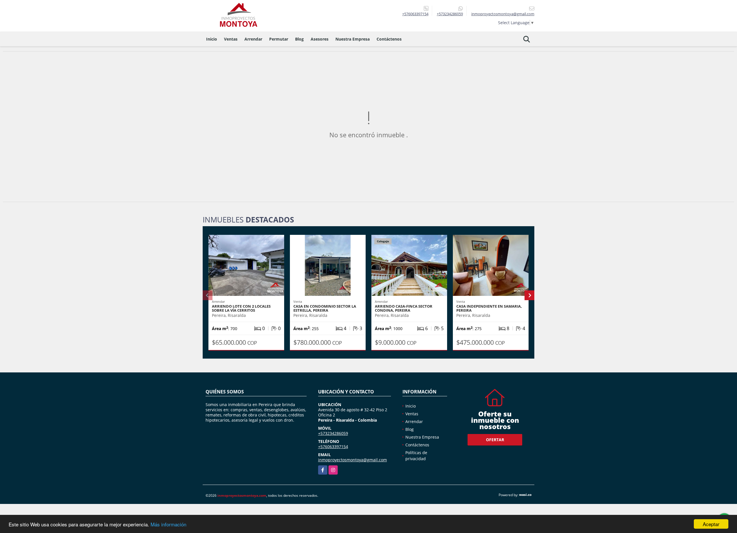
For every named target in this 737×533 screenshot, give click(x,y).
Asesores (319, 39)
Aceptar (711, 524)
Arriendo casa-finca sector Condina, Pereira (403, 308)
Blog (299, 39)
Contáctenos (389, 39)
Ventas (231, 39)
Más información (168, 524)
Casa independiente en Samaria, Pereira (489, 308)
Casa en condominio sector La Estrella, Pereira (324, 308)
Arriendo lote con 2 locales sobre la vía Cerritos (241, 308)
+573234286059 (450, 13)
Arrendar (253, 39)
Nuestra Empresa (352, 39)
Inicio (211, 39)
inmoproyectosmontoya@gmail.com (352, 459)
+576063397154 (415, 13)
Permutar (278, 39)
